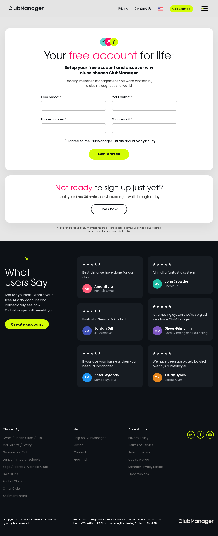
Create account (27, 324)
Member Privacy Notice (145, 467)
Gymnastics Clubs (16, 452)
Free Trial (80, 459)
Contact (80, 452)
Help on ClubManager (90, 438)
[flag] (160, 8)
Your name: (122, 97)
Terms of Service (141, 445)
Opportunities (138, 474)
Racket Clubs (12, 481)
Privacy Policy (138, 438)
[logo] (26, 8)
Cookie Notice (138, 459)
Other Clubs (12, 488)
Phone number (53, 119)
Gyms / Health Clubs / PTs (22, 438)
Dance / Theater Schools (21, 459)
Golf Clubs (10, 474)
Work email (122, 119)
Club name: (51, 97)
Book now (109, 209)
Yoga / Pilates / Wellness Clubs (26, 467)
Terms (118, 141)
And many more (15, 496)
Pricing (123, 8)
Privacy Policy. (144, 141)
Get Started (109, 154)
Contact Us (143, 8)
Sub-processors (140, 452)
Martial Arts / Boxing (17, 445)
